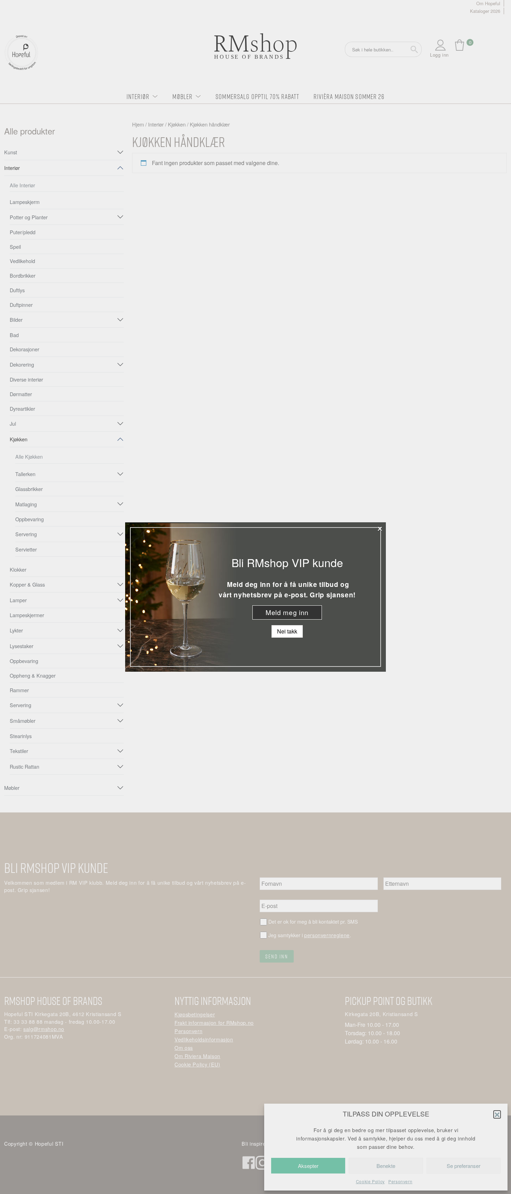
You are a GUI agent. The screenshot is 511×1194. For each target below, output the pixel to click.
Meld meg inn (287, 612)
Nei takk (287, 631)
